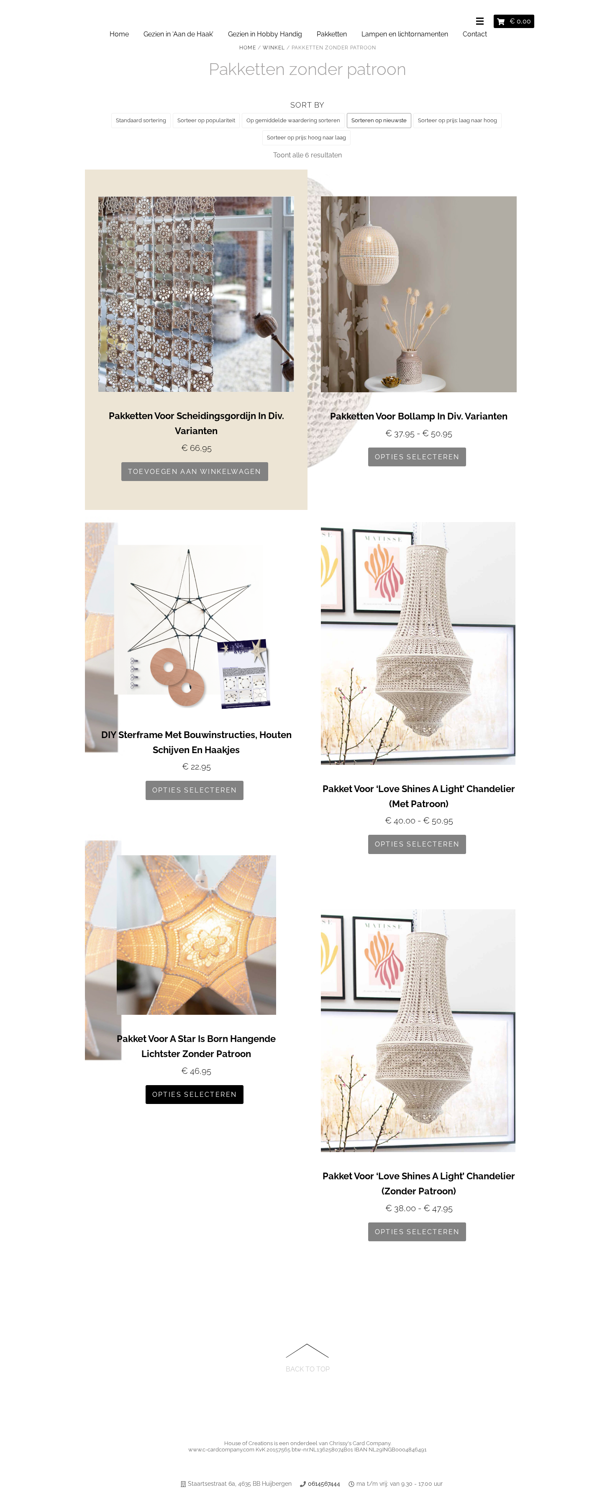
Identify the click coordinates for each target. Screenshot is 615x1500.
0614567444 (324, 1483)
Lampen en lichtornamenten (404, 34)
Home (119, 34)
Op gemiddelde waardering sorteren (293, 120)
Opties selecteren (417, 457)
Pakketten (332, 34)
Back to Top (308, 1368)
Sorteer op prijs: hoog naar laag (306, 137)
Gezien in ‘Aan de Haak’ (178, 34)
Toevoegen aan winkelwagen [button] (194, 472)
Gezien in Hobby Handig (265, 34)
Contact (475, 34)
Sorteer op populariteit (206, 120)
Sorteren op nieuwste (379, 120)
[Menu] (481, 22)
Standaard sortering (141, 120)
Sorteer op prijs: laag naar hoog (457, 120)
